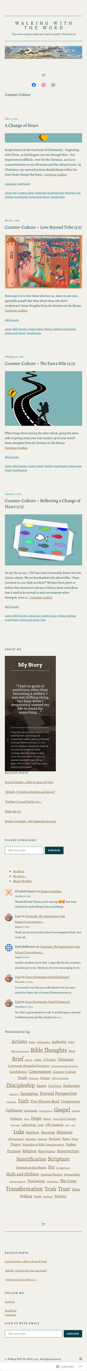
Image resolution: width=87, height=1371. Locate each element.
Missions (64, 1132)
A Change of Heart (21, 125)
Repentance (46, 1151)
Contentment (34, 615)
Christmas (66, 1059)
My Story (18, 871)
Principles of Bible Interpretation (43, 1144)
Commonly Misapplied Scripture (28, 1066)
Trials (50, 1188)
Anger (32, 1042)
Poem (66, 1138)
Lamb (40, 1125)
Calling (38, 1060)
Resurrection (68, 1151)
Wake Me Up (13, 811)
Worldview (48, 1196)
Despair (45, 1078)
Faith (23, 1100)
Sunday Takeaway (18, 1181)
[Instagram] (43, 84)
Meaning (48, 1132)
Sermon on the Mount (39, 197)
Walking (26, 1196)
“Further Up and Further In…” (23, 801)
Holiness (48, 329)
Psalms (71, 1144)
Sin (51, 1167)
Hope (36, 1118)
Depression (34, 1078)
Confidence (18, 1071)
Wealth (37, 1196)
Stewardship (72, 1174)
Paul (18, 916)
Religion (29, 1151)
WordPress (10, 1310)
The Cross (68, 1181)
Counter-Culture (26, 192)
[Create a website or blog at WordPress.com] (80, 1359)
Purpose (14, 1151)
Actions (8, 192)
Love (78, 192)
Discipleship (10, 184)
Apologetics (43, 1042)
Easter (41, 1085)
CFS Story (49, 1059)
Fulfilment (14, 1110)
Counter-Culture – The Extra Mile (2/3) (40, 363)
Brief (15, 192)
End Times (55, 1086)
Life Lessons (54, 1124)
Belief (71, 1042)
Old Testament (16, 1139)
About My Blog (22, 881)
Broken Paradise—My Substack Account (30, 821)
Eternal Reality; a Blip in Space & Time (29, 782)
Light (67, 1125)
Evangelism (11, 1101)
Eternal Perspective (58, 1093)
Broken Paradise (51, 891)
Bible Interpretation (20, 1051)
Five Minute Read (55, 192)
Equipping (29, 1093)
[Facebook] (33, 84)
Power (74, 1139)
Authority (59, 1041)
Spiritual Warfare (52, 1174)
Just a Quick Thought (64, 1119)
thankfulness (52, 1181)
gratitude (76, 1110)
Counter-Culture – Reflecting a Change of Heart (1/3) (42, 503)
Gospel (62, 1110)
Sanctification (23, 184)
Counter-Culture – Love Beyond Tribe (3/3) (43, 227)
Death (22, 1077)
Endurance (71, 1085)
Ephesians (14, 1094)
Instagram (10, 1314)
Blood (72, 1051)
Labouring (28, 1124)
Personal (54, 1138)
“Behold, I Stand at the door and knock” (30, 792)
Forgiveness (70, 192)
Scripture (59, 1159)
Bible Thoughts (12, 320)
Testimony (36, 1181)
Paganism (30, 1139)
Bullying (28, 1059)
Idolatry (47, 1119)
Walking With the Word (44, 25)
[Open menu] (43, 75)
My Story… (19, 876)
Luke (18, 1132)
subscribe (54, 850)
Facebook (10, 1301)
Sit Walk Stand (63, 1167)
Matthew (9, 197)
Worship (60, 1196)
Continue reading (55, 174)
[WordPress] (53, 84)
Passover (42, 1139)
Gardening (30, 1110)
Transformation (57, 197)
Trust (43, 619)
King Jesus (15, 1125)
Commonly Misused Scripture (64, 1066)
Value (76, 1189)
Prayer (15, 1144)
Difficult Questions (60, 1078)
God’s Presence (45, 1110)
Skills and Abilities (22, 1174)
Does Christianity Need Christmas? (47, 977)
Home (26, 1119)
